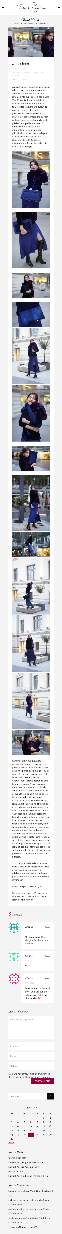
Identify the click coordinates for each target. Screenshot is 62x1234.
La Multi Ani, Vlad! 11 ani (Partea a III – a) (28, 1176)
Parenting (16, 75)
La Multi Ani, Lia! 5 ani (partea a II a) (25, 1162)
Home (16, 23)
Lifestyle (34, 72)
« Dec (11, 1142)
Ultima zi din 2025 (17, 1158)
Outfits (41, 72)
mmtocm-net (15, 1209)
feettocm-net (15, 1218)
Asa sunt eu (28, 23)
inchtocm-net (15, 1200)
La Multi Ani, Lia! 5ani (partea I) (23, 1167)
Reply (47, 927)
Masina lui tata (15, 1171)
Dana (25, 68)
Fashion (26, 72)
